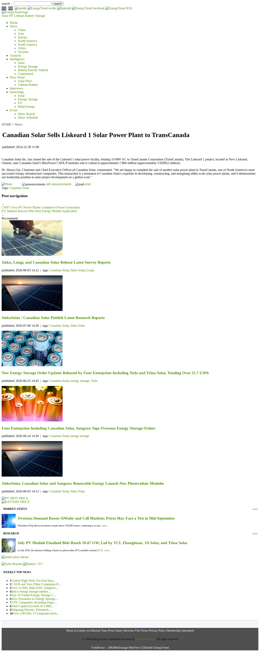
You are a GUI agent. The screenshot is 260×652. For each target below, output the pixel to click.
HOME (6, 124)
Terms (144, 630)
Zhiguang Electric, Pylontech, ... (32, 609)
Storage (40, 15)
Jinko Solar (77, 270)
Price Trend (17, 77)
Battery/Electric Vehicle (33, 70)
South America (27, 44)
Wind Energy (26, 106)
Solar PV (7, 15)
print (88, 184)
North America (27, 41)
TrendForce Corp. (145, 639)
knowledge (17, 92)
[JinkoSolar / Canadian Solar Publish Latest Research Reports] (130, 293)
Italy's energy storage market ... (31, 591)
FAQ (137, 630)
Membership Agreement (180, 630)
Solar (21, 62)
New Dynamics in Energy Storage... (34, 598)
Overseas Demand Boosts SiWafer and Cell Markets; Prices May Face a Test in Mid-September (96, 518)
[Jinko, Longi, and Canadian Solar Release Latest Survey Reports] (130, 238)
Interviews (16, 88)
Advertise (128, 630)
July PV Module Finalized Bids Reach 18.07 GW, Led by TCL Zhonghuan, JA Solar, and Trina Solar (102, 543)
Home (14, 22)
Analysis (15, 55)
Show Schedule (28, 117)
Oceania (23, 52)
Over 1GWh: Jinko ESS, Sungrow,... (35, 588)
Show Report (26, 114)
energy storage (79, 380)
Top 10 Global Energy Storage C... (33, 595)
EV (20, 103)
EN (11, 8)
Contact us (83, 630)
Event (13, 110)
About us (71, 630)
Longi (90, 270)
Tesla (94, 380)
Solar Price (25, 81)
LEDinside (146, 647)
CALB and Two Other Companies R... (36, 584)
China (22, 30)
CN (4, 8)
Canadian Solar (19, 188)
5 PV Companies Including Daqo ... (34, 602)
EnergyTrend (161, 647)
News (13, 26)
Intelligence (17, 59)
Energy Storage (28, 66)
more (255, 509)
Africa (22, 48)
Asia (21, 33)
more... (105, 525)
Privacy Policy (157, 630)
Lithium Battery (24, 15)
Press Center (115, 630)
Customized (25, 73)
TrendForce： (99, 647)
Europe (22, 37)
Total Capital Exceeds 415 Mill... (32, 606)
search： (7, 3)
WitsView (134, 647)
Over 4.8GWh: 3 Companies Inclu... (36, 613)
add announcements (58, 184)
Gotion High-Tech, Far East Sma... (33, 580)
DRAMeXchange (118, 647)
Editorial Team (98, 630)
